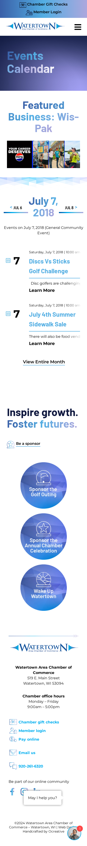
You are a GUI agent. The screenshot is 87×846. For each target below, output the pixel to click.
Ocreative (56, 831)
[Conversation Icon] (13, 764)
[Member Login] (13, 729)
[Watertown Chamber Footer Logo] (43, 645)
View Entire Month (44, 361)
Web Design (68, 827)
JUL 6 (16, 207)
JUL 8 (71, 207)
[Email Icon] (13, 751)
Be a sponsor (28, 443)
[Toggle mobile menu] (78, 27)
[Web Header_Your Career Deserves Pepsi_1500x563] (43, 143)
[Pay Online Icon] (13, 737)
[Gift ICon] (13, 720)
